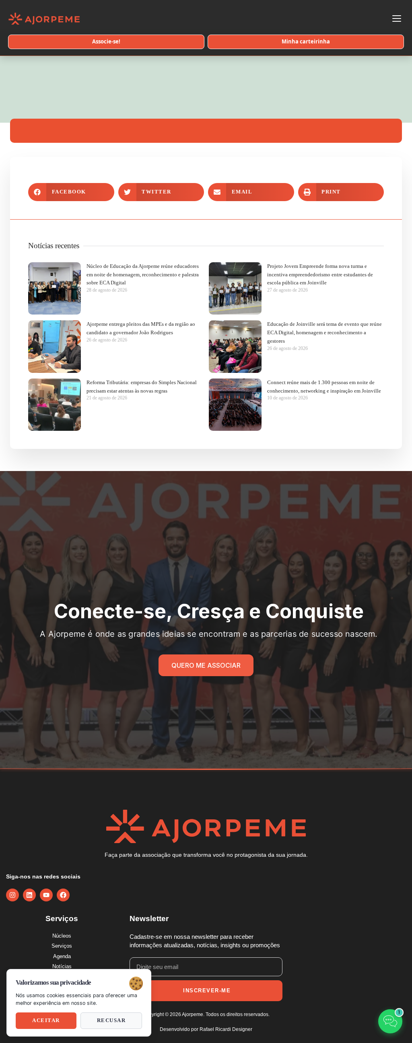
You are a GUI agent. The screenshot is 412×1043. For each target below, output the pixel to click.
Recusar (111, 1020)
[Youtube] (46, 895)
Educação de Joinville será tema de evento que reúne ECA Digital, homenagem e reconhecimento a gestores (324, 332)
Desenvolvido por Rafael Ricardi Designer (206, 1029)
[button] (71, 192)
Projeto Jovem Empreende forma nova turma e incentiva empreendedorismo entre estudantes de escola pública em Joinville (320, 274)
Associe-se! (106, 41)
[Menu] (396, 18)
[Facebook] (63, 895)
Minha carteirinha (306, 41)
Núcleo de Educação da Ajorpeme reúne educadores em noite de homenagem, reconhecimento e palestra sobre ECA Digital (143, 274)
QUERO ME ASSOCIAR (206, 665)
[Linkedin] (29, 895)
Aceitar (46, 1020)
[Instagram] (12, 895)
